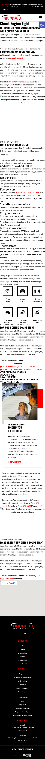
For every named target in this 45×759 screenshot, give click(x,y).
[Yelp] (25, 633)
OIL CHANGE (7, 374)
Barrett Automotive (17, 82)
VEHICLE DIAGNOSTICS (13, 372)
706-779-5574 (22, 740)
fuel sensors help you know (27, 192)
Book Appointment (15, 45)
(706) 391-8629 (24, 506)
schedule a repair (16, 58)
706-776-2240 (22, 730)
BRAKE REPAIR (8, 377)
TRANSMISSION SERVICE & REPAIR (19, 379)
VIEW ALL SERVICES (11, 381)
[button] (42, 25)
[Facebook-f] (20, 633)
